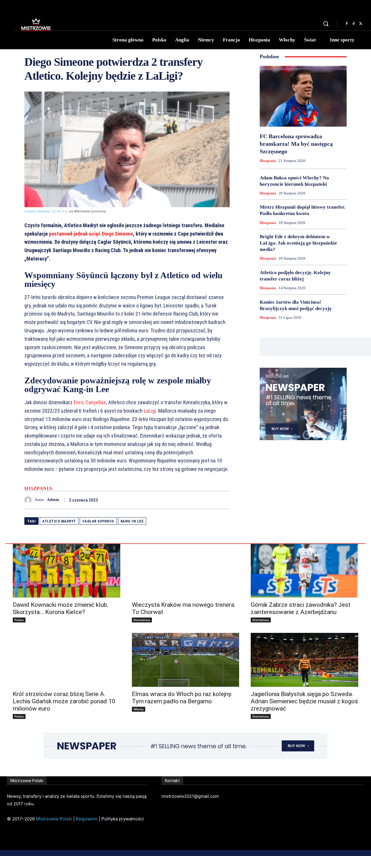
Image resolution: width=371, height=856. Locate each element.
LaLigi (150, 411)
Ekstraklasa (142, 620)
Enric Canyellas (90, 402)
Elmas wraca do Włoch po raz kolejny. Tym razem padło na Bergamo (182, 698)
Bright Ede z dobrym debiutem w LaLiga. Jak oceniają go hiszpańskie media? (298, 243)
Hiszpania (38, 488)
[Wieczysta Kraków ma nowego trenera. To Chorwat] (185, 571)
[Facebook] (346, 23)
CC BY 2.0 (59, 211)
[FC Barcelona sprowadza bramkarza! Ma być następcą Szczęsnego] (303, 96)
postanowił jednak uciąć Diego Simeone (91, 234)
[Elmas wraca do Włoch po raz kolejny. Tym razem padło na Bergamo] (185, 659)
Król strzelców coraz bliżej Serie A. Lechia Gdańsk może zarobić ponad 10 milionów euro (64, 701)
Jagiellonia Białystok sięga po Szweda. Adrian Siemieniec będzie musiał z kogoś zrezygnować (304, 701)
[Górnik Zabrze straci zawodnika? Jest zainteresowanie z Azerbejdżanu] (304, 571)
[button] (326, 23)
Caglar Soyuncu (98, 521)
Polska (19, 620)
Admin (53, 500)
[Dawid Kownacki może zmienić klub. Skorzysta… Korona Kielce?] (66, 571)
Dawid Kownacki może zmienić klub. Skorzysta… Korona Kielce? (60, 608)
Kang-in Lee (132, 521)
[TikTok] (353, 23)
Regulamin (87, 819)
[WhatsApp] (224, 500)
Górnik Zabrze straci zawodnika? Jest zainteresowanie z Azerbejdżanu (300, 608)
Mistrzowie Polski (54, 819)
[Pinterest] (210, 500)
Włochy (138, 709)
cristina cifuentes (37, 211)
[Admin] (29, 500)
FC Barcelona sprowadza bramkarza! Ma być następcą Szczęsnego (296, 143)
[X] (360, 23)
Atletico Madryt (59, 521)
